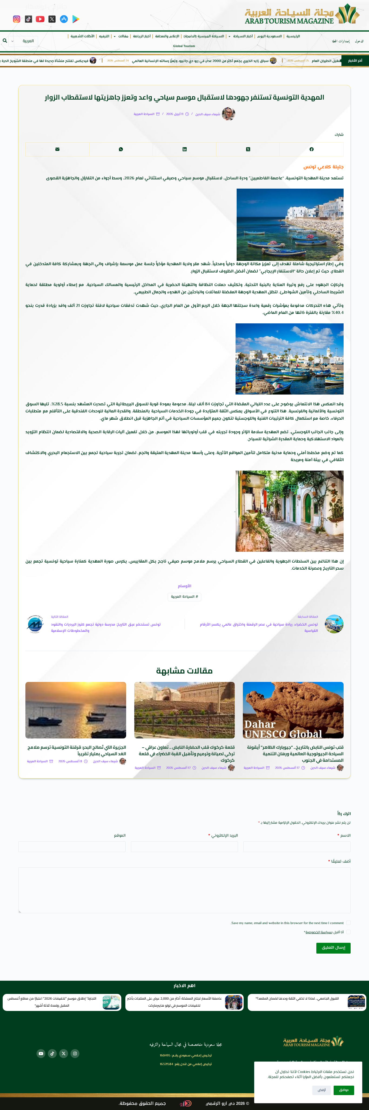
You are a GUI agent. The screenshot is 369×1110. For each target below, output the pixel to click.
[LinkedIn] (184, 149)
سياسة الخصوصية (318, 932)
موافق (344, 1090)
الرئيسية (293, 36)
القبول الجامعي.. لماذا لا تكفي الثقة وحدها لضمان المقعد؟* (297, 998)
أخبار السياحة (243, 36)
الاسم (343, 836)
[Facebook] (311, 149)
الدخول (359, 41)
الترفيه (104, 36)
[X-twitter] (63, 1053)
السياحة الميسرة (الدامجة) (204, 36)
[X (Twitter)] (248, 149)
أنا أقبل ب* (324, 932)
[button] (5, 40)
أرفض (322, 1090)
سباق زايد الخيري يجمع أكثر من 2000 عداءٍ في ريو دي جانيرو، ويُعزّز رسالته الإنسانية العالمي (233, 61)
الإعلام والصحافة (167, 36)
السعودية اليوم (269, 36)
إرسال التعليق (333, 948)
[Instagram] (75, 1053)
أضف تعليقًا (339, 862)
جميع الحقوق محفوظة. (142, 1104)
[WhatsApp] (121, 149)
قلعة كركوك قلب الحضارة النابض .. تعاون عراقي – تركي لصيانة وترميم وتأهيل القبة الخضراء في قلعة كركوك (187, 753)
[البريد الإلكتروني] (57, 149)
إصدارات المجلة (341, 41)
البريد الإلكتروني (223, 836)
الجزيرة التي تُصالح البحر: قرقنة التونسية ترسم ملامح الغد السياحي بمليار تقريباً (77, 750)
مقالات (123, 36)
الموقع (119, 836)
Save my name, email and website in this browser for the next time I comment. (287, 923)
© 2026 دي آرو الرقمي (227, 1104)
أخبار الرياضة (141, 36)
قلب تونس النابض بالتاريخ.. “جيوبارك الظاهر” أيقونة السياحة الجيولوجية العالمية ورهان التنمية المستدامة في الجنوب (295, 753)
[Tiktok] (52, 1053)
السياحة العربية (144, 114)
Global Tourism (184, 46)
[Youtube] (40, 1053)
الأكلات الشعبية (82, 36)
